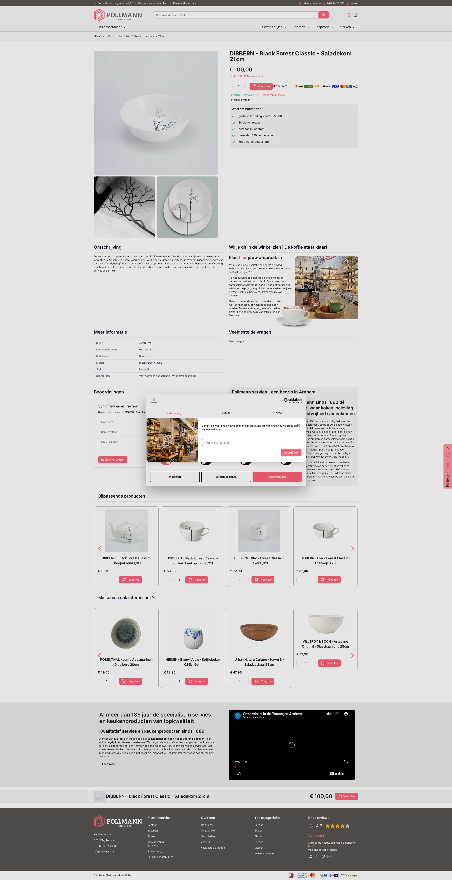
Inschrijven (291, 452)
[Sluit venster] (298, 425)
